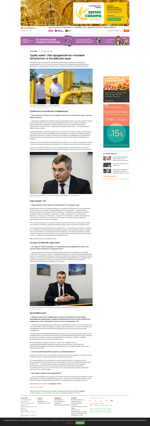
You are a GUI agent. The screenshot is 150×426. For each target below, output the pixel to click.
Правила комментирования (62, 405)
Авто (85, 27)
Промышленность (109, 27)
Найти (126, 30)
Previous (105, 83)
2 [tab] (126, 100)
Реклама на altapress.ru (77, 399)
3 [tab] (127, 100)
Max (59, 383)
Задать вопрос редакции (96, 403)
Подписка (40, 399)
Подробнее (69, 423)
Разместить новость (110, 176)
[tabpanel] (116, 90)
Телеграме (52, 383)
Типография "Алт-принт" (44, 403)
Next (128, 83)
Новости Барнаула (54, 27)
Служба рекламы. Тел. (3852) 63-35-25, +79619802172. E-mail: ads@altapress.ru (79, 413)
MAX (82, 415)
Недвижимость (67, 27)
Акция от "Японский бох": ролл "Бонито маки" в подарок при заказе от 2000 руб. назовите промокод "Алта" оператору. (100, 410)
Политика (98, 27)
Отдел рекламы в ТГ (76, 401)
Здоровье (91, 27)
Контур (82, 391)
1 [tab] (125, 100)
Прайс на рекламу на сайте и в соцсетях (100, 405)
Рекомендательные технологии (76, 404)
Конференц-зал (41, 401)
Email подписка (75, 410)
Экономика (78, 27)
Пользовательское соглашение (59, 402)
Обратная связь (58, 399)
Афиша (73, 408)
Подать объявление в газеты (79, 406)
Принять (80, 423)
